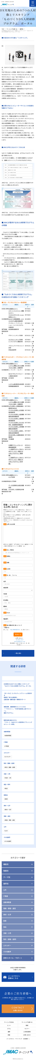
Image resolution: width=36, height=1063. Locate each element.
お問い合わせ (18, 1008)
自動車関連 (7, 731)
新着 (9, 1035)
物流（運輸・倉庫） (9, 763)
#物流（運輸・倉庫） (10, 767)
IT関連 (6, 742)
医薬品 (6, 795)
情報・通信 (7, 816)
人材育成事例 (27, 1031)
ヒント (9, 1025)
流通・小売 (7, 774)
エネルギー (7, 752)
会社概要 (25, 1038)
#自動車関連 (7, 735)
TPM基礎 (11, 439)
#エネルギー (7, 756)
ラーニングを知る (9, 1022)
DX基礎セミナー (13, 363)
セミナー (27, 1028)
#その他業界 (7, 841)
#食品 (6, 788)
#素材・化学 (7, 809)
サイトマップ (18, 1038)
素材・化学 (7, 805)
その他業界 (7, 837)
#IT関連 (6, 746)
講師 (9, 1031)
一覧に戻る (18, 653)
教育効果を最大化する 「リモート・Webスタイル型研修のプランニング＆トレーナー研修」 (18, 722)
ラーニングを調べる (27, 1022)
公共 (5, 826)
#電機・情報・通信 (9, 820)
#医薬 (6, 799)
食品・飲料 (7, 784)
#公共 (6, 830)
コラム (9, 1028)
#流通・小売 (7, 777)
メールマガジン (10, 1038)
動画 (27, 1025)
